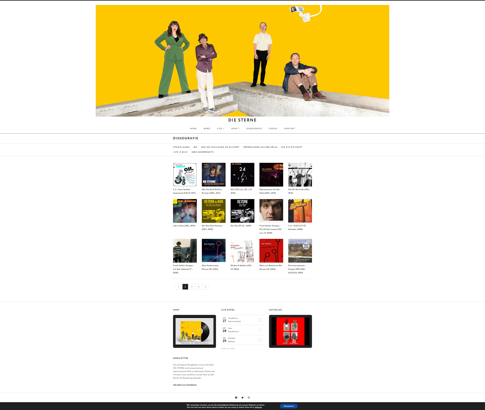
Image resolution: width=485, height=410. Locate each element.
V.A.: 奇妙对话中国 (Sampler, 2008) (297, 227)
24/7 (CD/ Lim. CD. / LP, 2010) (241, 191)
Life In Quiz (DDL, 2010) (184, 225)
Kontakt (289, 128)
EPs (195, 147)
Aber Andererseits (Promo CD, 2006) (210, 267)
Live (222, 128)
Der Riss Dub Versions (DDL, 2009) (212, 227)
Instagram (249, 397)
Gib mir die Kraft (291, 147)
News (207, 128)
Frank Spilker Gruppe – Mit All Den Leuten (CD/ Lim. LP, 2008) (270, 229)
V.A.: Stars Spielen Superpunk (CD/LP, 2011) (184, 191)
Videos (273, 128)
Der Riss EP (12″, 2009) (241, 225)
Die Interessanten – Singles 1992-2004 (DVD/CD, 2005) (297, 269)
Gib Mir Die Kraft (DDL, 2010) (299, 191)
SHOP (237, 128)
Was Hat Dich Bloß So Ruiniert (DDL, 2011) (212, 191)
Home (193, 128)
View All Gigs (228, 348)
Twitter (242, 397)
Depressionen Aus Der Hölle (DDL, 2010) (269, 191)
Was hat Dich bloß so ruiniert (220, 147)
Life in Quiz (180, 152)
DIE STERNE (242, 120)
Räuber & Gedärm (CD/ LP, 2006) (241, 267)
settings (258, 407)
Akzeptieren (289, 406)
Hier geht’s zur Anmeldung (185, 384)
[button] (188, 338)
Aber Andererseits (203, 152)
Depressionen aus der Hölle (260, 147)
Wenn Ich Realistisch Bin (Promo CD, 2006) (270, 267)
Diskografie (254, 128)
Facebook (236, 397)
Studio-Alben (181, 147)
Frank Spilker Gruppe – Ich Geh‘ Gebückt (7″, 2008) (183, 269)
